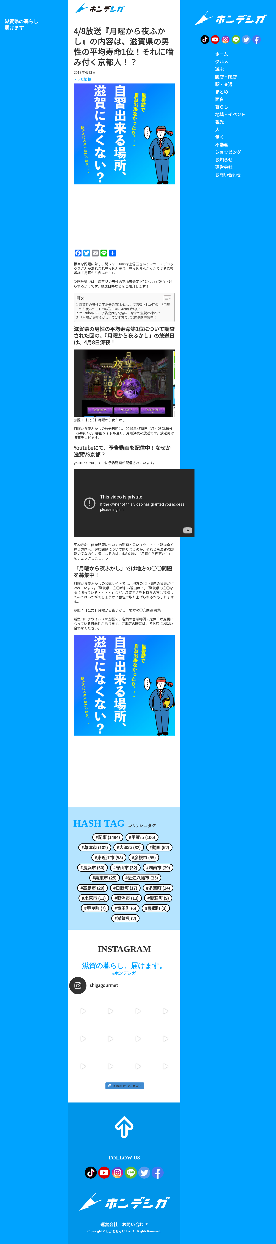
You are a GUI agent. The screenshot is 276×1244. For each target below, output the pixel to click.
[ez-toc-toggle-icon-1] (165, 298)
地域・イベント (230, 114)
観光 (219, 122)
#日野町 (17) (125, 888)
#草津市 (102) (95, 847)
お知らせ (223, 159)
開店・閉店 (226, 76)
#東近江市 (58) (109, 857)
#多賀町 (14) (158, 888)
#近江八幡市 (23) (141, 878)
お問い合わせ (135, 1224)
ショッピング (228, 152)
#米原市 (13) (94, 898)
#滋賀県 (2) (125, 918)
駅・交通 (223, 84)
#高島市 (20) (92, 888)
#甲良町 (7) (95, 908)
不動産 (221, 144)
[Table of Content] (167, 298)
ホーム (221, 54)
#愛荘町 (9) (158, 898)
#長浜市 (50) (92, 867)
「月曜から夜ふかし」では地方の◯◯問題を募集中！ (118, 317)
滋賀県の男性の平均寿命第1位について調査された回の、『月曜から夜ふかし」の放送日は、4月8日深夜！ (124, 306)
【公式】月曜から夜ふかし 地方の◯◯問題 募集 (122, 610)
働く (219, 137)
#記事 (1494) (108, 837)
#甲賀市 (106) (142, 837)
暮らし (221, 107)
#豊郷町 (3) (156, 908)
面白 (219, 99)
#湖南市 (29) (158, 867)
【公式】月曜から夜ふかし (104, 420)
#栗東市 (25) (105, 878)
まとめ (221, 91)
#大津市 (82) (129, 847)
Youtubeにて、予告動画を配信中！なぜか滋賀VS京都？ (120, 313)
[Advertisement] (124, 215)
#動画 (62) (159, 847)
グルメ (221, 61)
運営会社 (109, 1224)
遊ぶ (219, 69)
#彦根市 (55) (144, 857)
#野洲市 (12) (126, 898)
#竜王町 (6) (125, 908)
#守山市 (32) (125, 867)
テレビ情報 (82, 79)
